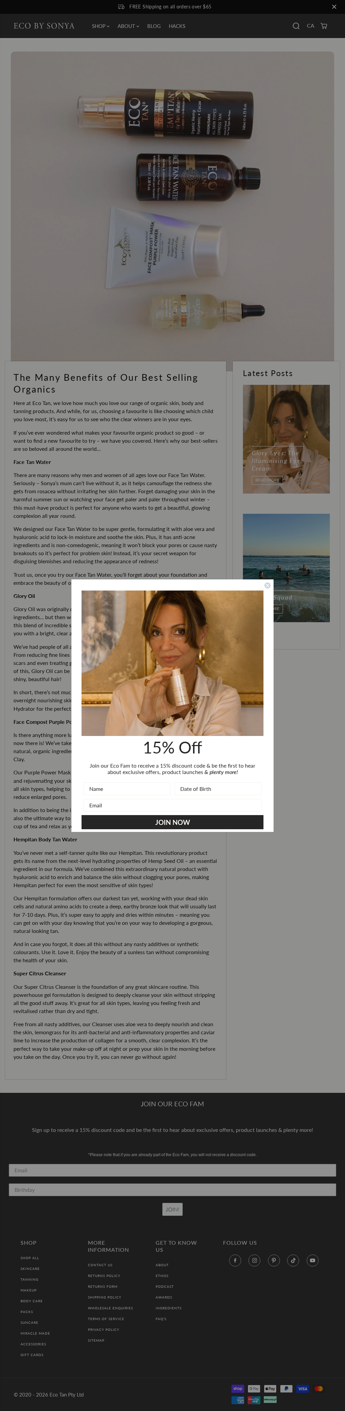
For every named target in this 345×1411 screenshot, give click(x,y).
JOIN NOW (172, 822)
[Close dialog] (267, 585)
